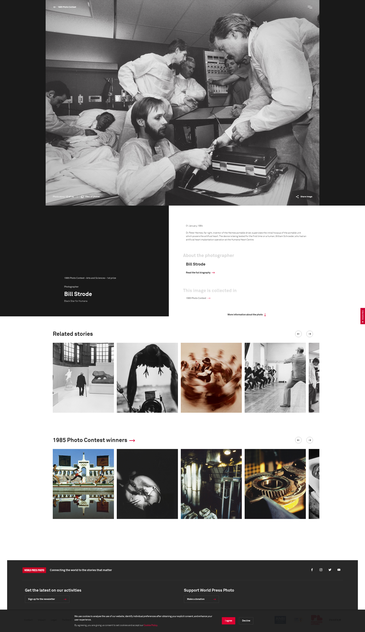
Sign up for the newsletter (41, 599)
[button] (298, 334)
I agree (228, 621)
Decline (246, 621)
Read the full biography (198, 273)
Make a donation (195, 599)
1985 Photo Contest (67, 7)
